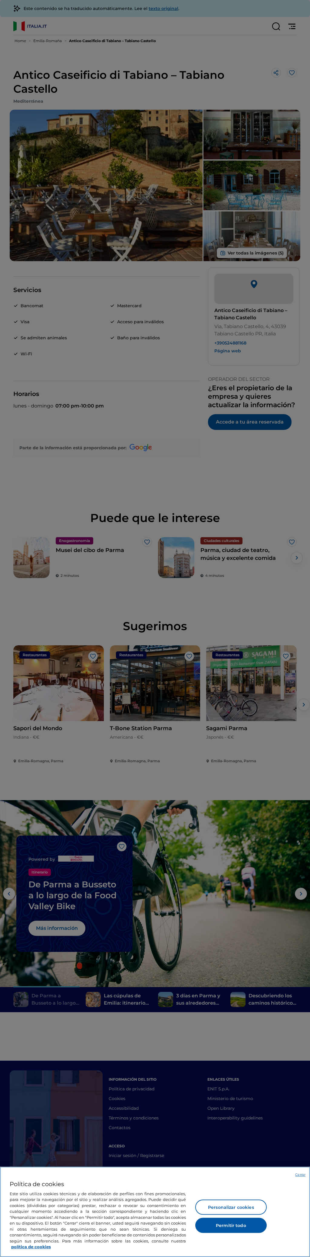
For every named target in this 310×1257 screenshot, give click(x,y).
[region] (155, 1212)
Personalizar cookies (231, 1207)
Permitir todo (231, 1225)
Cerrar (300, 1174)
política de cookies (31, 1246)
